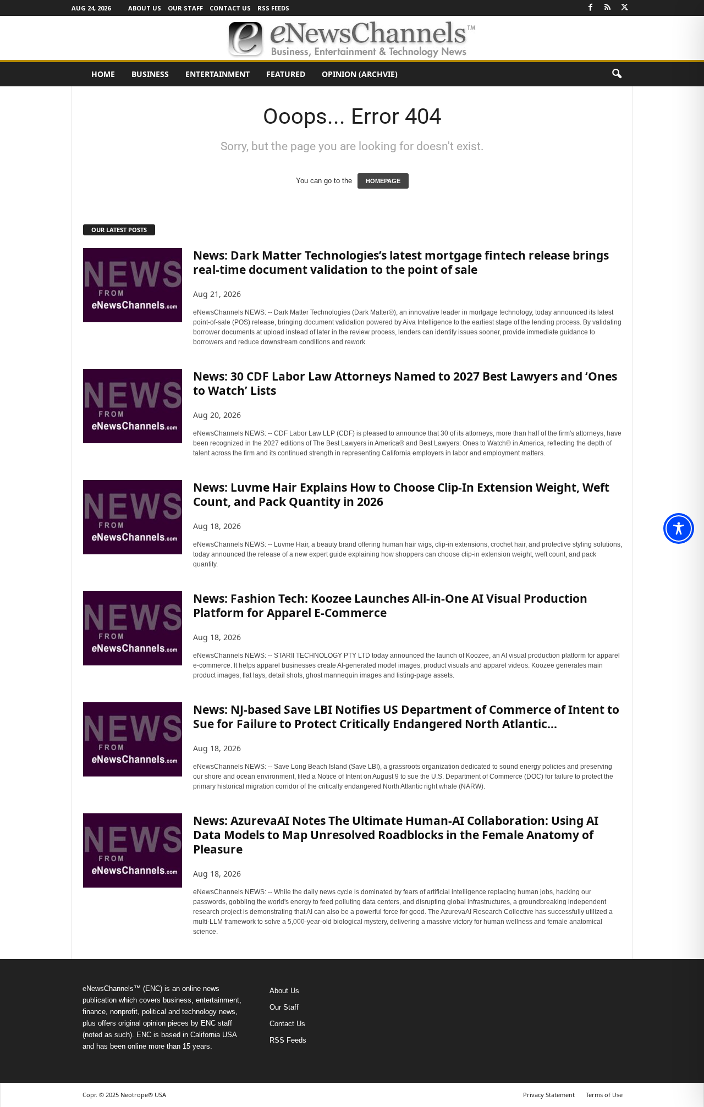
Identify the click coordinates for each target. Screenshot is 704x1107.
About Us (144, 8)
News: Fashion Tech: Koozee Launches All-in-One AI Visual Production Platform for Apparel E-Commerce (390, 605)
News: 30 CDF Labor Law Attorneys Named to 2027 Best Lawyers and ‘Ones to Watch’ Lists (405, 383)
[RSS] (607, 8)
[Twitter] (624, 8)
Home (103, 74)
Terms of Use (604, 1095)
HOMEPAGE (383, 181)
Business (150, 74)
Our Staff (185, 8)
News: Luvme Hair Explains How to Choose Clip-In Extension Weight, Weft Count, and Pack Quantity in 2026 (401, 494)
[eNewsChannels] (352, 38)
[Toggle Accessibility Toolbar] (678, 528)
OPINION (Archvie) (360, 74)
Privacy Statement (549, 1095)
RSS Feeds (273, 8)
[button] (616, 74)
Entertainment (217, 74)
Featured (285, 74)
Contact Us (230, 8)
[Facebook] (590, 8)
